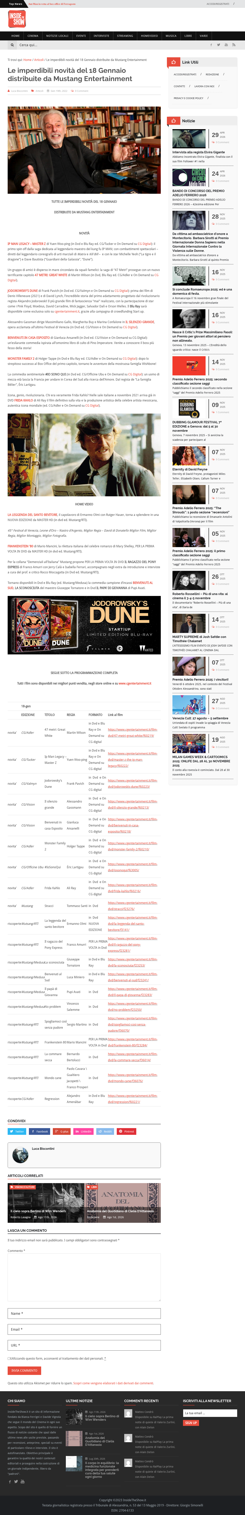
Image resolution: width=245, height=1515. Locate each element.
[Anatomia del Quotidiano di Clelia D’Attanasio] (74, 1445)
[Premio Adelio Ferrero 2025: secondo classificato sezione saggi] (189, 374)
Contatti (179, 86)
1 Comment (222, 412)
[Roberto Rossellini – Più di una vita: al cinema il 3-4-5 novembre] (189, 589)
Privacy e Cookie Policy (188, 98)
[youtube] (226, 44)
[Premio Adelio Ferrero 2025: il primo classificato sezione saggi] (189, 546)
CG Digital (144, 244)
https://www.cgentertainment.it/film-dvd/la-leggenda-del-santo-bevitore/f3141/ (133, 924)
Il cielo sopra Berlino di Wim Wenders (38, 1211)
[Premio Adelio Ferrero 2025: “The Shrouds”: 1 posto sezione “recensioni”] (189, 503)
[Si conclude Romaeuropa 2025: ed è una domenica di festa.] (189, 284)
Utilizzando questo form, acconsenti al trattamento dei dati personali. (58, 1358)
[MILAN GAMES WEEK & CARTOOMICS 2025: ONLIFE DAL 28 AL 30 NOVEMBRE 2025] (189, 752)
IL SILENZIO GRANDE (140, 322)
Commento (16, 1251)
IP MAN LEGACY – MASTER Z (27, 244)
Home (15, 35)
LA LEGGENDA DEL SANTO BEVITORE (32, 515)
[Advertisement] (167, 19)
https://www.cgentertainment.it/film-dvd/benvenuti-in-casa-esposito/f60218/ (133, 825)
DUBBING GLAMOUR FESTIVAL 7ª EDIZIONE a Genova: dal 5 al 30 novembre (197, 426)
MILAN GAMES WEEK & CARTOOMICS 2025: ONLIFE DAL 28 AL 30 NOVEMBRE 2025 (201, 761)
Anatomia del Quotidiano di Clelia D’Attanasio (120, 1211)
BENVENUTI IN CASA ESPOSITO (29, 338)
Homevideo (149, 35)
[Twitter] (218, 44)
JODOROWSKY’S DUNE (23, 291)
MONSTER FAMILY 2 (21, 358)
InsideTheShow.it (134, 1500)
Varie (204, 35)
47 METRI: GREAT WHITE (51, 275)
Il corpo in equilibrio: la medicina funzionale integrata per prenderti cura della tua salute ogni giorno (102, 1470)
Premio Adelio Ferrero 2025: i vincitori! (200, 679)
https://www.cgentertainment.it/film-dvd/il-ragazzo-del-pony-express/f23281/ (133, 945)
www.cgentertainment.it (135, 683)
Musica (171, 35)
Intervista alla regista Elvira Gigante (198, 152)
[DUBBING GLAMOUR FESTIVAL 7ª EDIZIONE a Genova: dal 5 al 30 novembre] (189, 417)
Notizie (188, 121)
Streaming (125, 35)
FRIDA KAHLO (23, 400)
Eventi (81, 35)
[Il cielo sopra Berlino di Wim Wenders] (74, 1423)
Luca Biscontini (43, 1149)
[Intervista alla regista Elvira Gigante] (189, 147)
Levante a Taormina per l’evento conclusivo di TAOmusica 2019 (63, 3)
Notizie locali (57, 35)
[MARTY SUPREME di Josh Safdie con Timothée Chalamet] (189, 632)
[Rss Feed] (233, 44)
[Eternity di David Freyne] (189, 464)
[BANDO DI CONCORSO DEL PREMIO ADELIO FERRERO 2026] (189, 186)
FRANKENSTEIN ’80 (20, 546)
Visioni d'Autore (25, 1187)
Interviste (101, 35)
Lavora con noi (204, 86)
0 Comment (81, 90)
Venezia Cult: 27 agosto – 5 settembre (200, 718)
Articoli (39, 90)
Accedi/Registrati (218, 3)
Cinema (33, 35)
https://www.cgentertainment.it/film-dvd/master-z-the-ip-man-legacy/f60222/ (133, 760)
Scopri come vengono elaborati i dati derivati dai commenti (113, 1383)
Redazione (212, 74)
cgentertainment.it (67, 311)
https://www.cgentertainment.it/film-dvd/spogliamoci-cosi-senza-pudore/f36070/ (133, 1024)
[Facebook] (210, 44)
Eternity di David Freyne (189, 469)
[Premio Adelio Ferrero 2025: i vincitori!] (189, 674)
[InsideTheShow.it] (17, 27)
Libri (188, 35)
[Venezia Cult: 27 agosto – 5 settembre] (189, 713)
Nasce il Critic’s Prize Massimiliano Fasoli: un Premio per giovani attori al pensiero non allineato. (202, 336)
